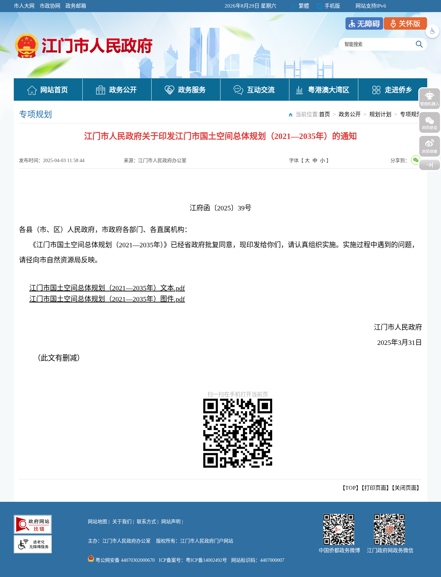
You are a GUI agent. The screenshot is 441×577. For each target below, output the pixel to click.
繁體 (304, 6)
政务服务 (192, 90)
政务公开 (123, 90)
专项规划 (411, 114)
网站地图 (97, 521)
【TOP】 (350, 488)
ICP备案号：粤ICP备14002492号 (193, 560)
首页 (324, 114)
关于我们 (122, 521)
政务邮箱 (75, 6)
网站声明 (171, 521)
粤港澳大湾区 (328, 90)
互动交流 (261, 90)
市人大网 (24, 6)
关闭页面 (405, 488)
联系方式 (146, 521)
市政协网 (50, 6)
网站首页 (54, 90)
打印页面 (375, 488)
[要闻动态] (84, 59)
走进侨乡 (398, 90)
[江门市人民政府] (429, 165)
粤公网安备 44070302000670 (124, 560)
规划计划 (380, 114)
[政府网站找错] (33, 524)
